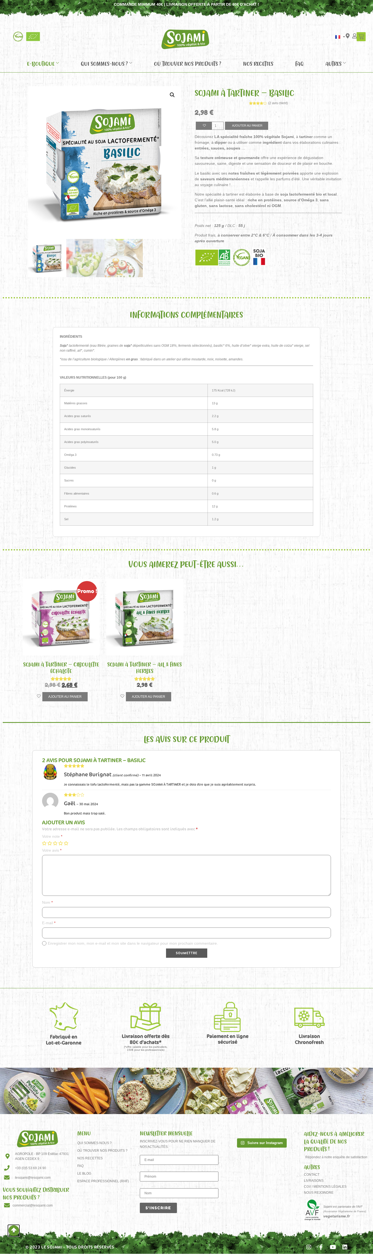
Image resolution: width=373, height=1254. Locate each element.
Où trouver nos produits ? (187, 64)
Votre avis (51, 850)
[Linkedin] (345, 1247)
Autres (333, 64)
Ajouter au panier (247, 125)
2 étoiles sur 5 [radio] (50, 843)
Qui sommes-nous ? (104, 64)
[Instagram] (309, 1247)
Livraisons (314, 1181)
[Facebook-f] (321, 1247)
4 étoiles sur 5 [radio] (60, 843)
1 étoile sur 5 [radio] (44, 843)
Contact (311, 1175)
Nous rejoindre (318, 1193)
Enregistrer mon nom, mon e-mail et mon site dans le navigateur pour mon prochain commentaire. (133, 943)
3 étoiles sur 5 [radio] (55, 843)
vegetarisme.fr (336, 1216)
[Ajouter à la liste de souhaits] (204, 126)
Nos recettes (258, 64)
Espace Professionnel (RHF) (103, 1181)
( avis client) (278, 103)
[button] (172, 95)
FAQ (299, 64)
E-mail (48, 923)
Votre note (52, 836)
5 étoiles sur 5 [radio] (66, 843)
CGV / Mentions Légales (325, 1187)
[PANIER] (361, 36)
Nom (47, 902)
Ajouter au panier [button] (65, 697)
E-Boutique (41, 64)
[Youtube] (333, 1247)
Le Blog (84, 1173)
